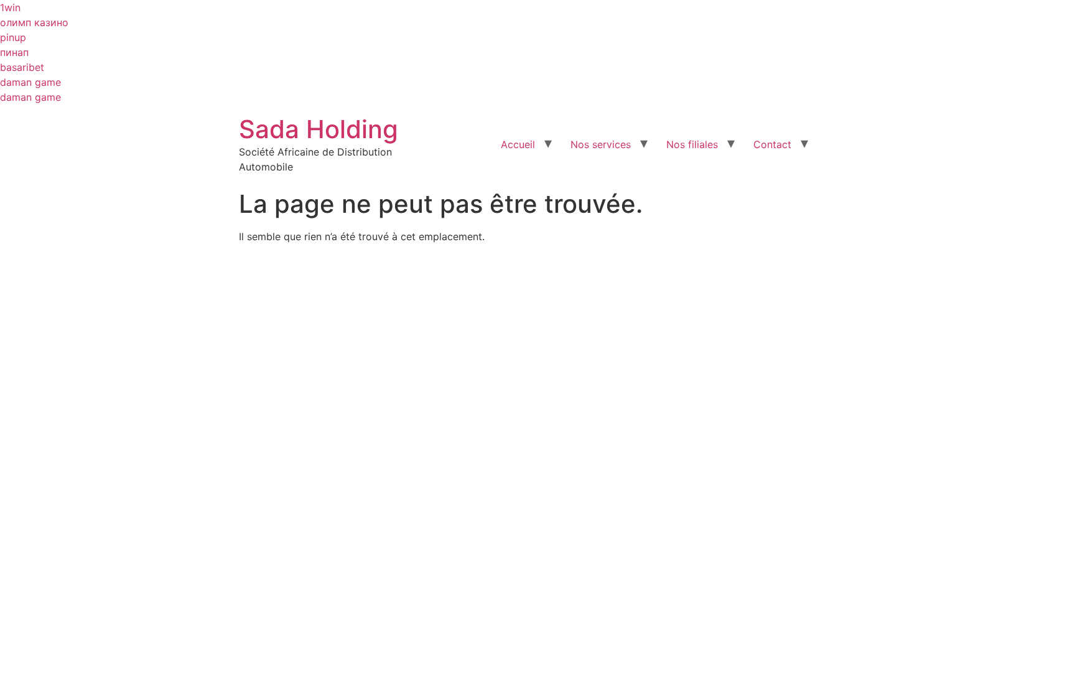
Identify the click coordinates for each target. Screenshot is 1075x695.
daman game (30, 82)
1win (10, 7)
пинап (14, 52)
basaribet (22, 67)
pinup (13, 37)
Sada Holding (318, 129)
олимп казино (34, 22)
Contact (772, 144)
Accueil (518, 144)
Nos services (600, 144)
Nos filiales (692, 144)
